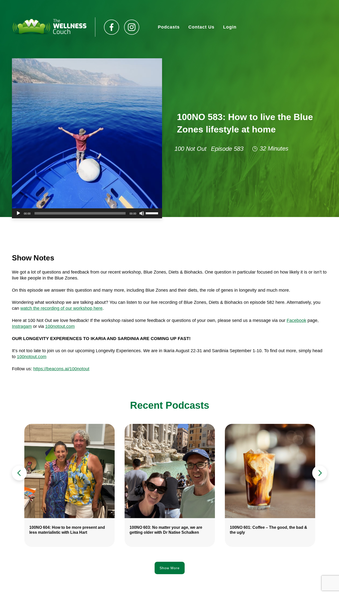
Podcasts (169, 27)
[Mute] (141, 213)
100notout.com (60, 326)
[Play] (18, 213)
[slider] (153, 212)
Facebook (296, 320)
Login (230, 27)
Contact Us (201, 27)
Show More (170, 568)
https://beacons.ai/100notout (61, 368)
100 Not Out (190, 148)
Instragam (22, 326)
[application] (87, 213)
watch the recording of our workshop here (61, 308)
